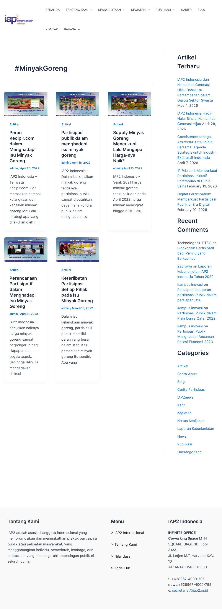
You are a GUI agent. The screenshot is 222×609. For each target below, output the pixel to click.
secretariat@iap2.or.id (190, 590)
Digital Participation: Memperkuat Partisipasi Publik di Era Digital (196, 199)
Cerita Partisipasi (191, 389)
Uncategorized (189, 452)
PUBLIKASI (163, 9)
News (181, 436)
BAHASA (70, 29)
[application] (90, 10)
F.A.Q (202, 9)
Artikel (14, 124)
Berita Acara (187, 374)
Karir (181, 405)
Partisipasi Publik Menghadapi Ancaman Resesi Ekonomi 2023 (195, 336)
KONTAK (52, 29)
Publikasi (184, 444)
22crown (184, 266)
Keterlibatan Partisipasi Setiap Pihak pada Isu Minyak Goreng (77, 289)
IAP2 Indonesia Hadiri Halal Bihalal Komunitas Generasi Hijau (196, 118)
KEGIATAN (138, 9)
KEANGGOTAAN (109, 9)
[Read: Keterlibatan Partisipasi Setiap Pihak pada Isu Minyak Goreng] (77, 249)
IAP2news (185, 397)
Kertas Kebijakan (190, 421)
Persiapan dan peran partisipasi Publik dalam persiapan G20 (197, 294)
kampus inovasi (190, 284)
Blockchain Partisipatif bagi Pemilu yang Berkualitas (195, 253)
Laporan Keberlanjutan (195, 428)
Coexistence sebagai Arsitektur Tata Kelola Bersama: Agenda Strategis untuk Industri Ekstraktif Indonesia (196, 147)
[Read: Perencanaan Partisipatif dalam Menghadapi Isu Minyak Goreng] (25, 249)
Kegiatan (184, 413)
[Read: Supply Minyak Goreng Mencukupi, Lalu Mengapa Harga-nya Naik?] (129, 103)
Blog (181, 381)
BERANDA (53, 9)
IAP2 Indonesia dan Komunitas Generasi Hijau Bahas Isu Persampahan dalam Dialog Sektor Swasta (195, 89)
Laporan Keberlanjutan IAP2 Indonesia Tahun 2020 (195, 271)
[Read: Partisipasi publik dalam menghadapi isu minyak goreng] (77, 103)
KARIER (186, 9)
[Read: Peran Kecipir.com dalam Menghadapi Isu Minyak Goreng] (25, 103)
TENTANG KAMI (77, 9)
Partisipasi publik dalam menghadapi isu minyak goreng (74, 144)
